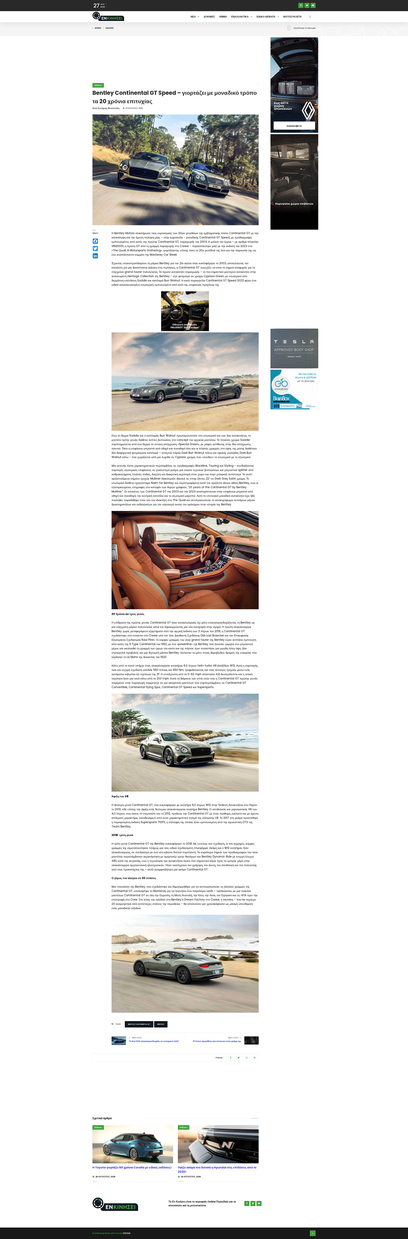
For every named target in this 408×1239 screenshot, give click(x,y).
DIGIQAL (127, 1233)
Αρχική (98, 28)
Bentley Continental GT (139, 1024)
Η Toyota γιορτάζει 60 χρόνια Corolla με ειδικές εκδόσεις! (132, 1167)
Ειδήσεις (110, 28)
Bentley (160, 1024)
